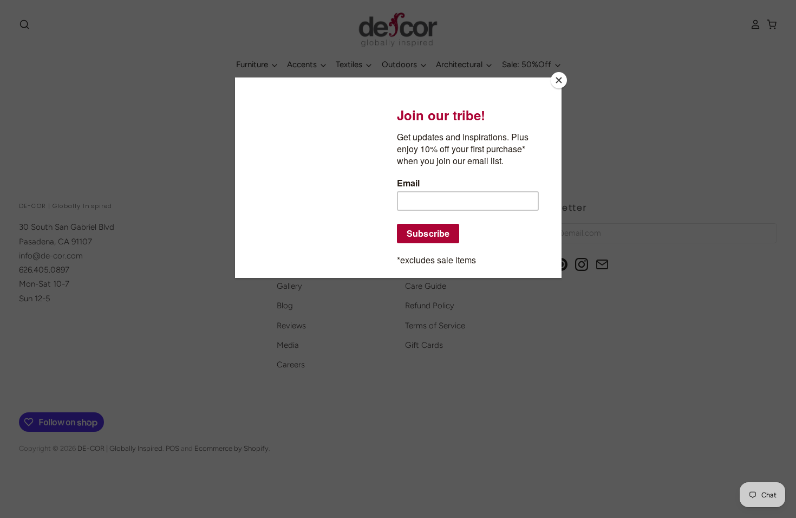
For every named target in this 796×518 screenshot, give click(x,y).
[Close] (559, 80)
